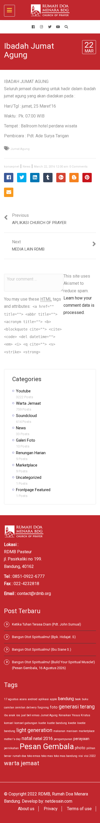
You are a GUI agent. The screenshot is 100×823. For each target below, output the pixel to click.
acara (23, 699)
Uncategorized (28, 477)
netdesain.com (58, 801)
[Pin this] (87, 177)
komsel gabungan (25, 723)
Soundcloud (26, 415)
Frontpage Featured (33, 489)
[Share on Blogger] (74, 177)
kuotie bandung (57, 723)
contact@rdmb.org (34, 593)
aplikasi (43, 699)
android (32, 699)
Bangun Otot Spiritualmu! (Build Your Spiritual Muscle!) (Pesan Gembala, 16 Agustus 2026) (53, 665)
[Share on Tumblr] (48, 177)
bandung (66, 698)
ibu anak (9, 715)
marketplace (87, 731)
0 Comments (78, 166)
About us (26, 808)
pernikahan (11, 748)
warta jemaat (21, 763)
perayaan (81, 739)
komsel (8, 723)
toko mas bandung (65, 756)
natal (27, 738)
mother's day (12, 739)
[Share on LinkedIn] (34, 177)
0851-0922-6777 (29, 576)
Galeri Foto (25, 440)
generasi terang (77, 707)
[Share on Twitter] (21, 177)
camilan (9, 707)
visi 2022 (90, 756)
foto (54, 707)
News (26, 166)
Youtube (23, 391)
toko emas (33, 756)
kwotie (72, 723)
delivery (31, 707)
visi (80, 756)
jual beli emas (30, 715)
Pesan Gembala (47, 746)
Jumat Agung (20, 149)
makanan (59, 731)
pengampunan (63, 739)
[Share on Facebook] (8, 177)
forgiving (43, 707)
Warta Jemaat (28, 403)
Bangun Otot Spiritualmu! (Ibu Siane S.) (41, 649)
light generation (34, 730)
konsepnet (11, 166)
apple (53, 699)
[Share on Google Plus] (61, 177)
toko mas (47, 756)
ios (18, 715)
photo (80, 748)
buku (85, 699)
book (78, 699)
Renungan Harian (31, 452)
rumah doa (19, 756)
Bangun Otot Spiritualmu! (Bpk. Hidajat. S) (44, 637)
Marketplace (26, 465)
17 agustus (11, 699)
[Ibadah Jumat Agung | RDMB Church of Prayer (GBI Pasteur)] (48, 10)
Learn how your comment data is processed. (78, 305)
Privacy (51, 808)
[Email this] (8, 192)
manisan (72, 731)
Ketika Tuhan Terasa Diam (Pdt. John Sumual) (46, 624)
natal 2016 (43, 738)
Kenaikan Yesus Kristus (74, 715)
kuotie (42, 723)
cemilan (20, 707)
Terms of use (79, 808)
